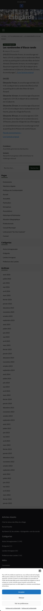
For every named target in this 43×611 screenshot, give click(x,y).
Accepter (21, 592)
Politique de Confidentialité (13, 608)
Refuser (21, 598)
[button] (40, 571)
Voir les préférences (21, 603)
